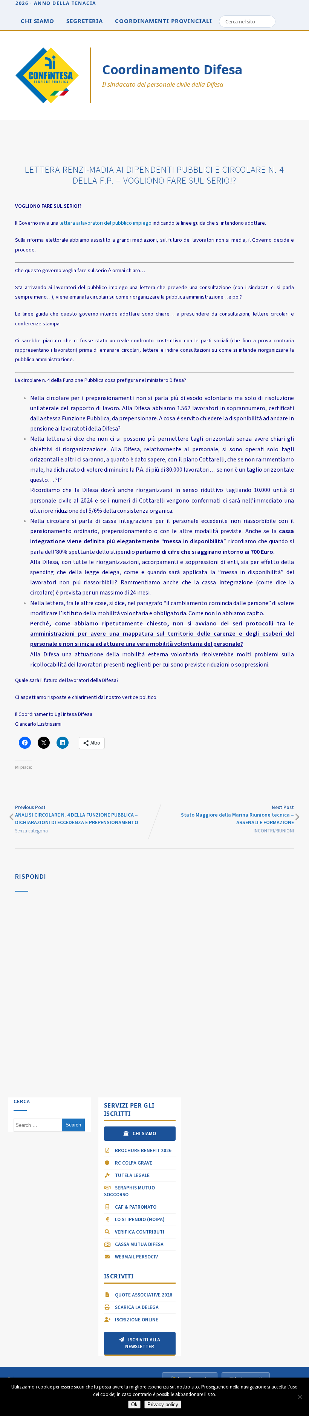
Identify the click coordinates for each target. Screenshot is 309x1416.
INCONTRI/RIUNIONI (274, 831)
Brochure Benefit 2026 (142, 1150)
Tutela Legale (132, 1175)
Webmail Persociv (136, 1257)
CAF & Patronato (135, 1207)
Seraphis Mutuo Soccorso (129, 1191)
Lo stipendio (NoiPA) (139, 1219)
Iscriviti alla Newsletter (142, 1343)
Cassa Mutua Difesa (139, 1244)
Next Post (237, 815)
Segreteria (84, 21)
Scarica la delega (136, 1307)
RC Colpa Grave (133, 1163)
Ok (134, 1404)
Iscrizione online (136, 1319)
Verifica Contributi (139, 1232)
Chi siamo (37, 21)
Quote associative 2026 (143, 1295)
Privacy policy (162, 1404)
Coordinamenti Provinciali (163, 21)
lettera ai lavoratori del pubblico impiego (106, 223)
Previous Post (76, 815)
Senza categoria (31, 831)
